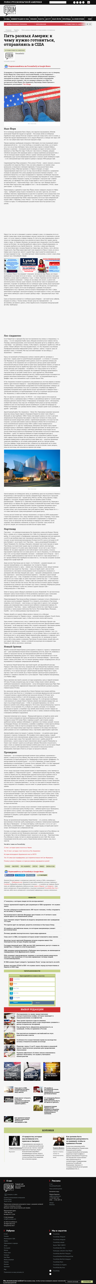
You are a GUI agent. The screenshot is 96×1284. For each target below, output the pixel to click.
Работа (41, 19)
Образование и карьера (11, 1243)
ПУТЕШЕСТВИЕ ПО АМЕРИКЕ (75, 24)
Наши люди (7, 1252)
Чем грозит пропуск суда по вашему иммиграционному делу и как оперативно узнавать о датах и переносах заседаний (38, 1022)
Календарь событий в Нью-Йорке (62, 1251)
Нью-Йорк (56, 19)
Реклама (56, 1180)
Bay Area (15, 993)
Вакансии (52, 1204)
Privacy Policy (8, 1199)
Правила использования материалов (14, 1197)
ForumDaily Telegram (59, 1237)
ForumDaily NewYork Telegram (62, 1253)
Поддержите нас (17, 882)
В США (7, 19)
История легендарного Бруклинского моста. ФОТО (20, 854)
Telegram (20, 875)
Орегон (35, 866)
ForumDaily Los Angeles (60, 1265)
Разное (7, 866)
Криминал (7, 1266)
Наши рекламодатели (55, 1189)
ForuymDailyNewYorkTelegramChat (63, 1256)
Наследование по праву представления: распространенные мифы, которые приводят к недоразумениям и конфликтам (35, 1016)
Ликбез (33, 19)
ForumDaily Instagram (59, 1239)
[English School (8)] (32, 265)
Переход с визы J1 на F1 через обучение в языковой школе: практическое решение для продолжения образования (37, 1048)
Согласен (87, 1282)
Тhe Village (27, 84)
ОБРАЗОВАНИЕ (41, 24)
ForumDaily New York (51, 888)
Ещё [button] (90, 19)
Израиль (6, 1262)
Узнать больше (72, 1282)
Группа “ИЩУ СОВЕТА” (59, 1245)
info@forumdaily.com (10, 1219)
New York (16, 988)
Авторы (51, 1203)
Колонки (48, 1130)
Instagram (50, 886)
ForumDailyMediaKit (55, 1186)
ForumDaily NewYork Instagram (62, 1259)
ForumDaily (19, 53)
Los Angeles (16, 997)
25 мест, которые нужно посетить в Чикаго (18, 847)
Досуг (48, 19)
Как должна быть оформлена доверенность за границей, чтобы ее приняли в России (35, 1028)
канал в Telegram (39, 886)
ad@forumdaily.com (55, 1196)
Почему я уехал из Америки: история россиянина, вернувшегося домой (26, 861)
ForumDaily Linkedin (58, 1242)
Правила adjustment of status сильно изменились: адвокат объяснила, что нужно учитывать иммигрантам (36, 1054)
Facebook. (7, 884)
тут (23, 1272)
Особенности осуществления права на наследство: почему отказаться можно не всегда (37, 1041)
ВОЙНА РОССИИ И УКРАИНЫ (17, 24)
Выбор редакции (9, 1259)
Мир (5, 1269)
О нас (9, 1180)
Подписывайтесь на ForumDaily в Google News (29, 66)
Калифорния (78, 19)
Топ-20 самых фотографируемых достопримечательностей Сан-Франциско (28, 858)
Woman (6, 1250)
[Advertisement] (32, 219)
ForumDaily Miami (58, 1262)
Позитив (6, 1236)
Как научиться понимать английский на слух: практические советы (35, 1034)
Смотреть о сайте (12, 1194)
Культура (6, 1255)
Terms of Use (8, 1201)
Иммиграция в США (20, 19)
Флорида (66, 19)
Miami (15, 983)
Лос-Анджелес (25, 866)
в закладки (43, 875)
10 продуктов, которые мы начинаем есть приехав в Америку (31, 1138)
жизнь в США (50, 866)
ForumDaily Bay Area (59, 1267)
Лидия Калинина (14, 1148)
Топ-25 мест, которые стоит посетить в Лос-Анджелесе (22, 851)
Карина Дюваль (57, 1148)
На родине (7, 1248)
